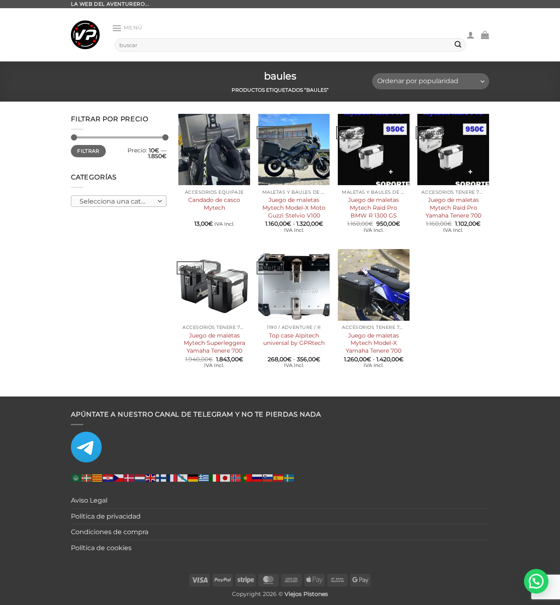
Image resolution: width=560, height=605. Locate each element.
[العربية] (76, 477)
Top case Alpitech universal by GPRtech (294, 339)
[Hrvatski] (108, 477)
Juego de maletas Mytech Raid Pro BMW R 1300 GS (373, 207)
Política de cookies (101, 548)
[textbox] (116, 201)
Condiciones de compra (109, 532)
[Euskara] (87, 477)
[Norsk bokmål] (236, 477)
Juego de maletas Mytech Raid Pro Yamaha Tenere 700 (453, 207)
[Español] (278, 477)
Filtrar (88, 151)
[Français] (172, 477)
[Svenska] (289, 477)
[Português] (246, 477)
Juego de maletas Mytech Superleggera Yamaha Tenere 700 (214, 343)
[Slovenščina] (268, 477)
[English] (151, 477)
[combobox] (118, 201)
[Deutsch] (193, 477)
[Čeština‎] (119, 477)
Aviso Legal (89, 500)
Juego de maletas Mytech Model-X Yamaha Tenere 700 (373, 343)
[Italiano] (214, 477)
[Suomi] (161, 477)
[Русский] (257, 477)
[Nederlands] (140, 477)
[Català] (97, 477)
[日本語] (225, 477)
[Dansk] (129, 477)
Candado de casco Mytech (214, 203)
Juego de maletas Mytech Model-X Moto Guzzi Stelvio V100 (294, 207)
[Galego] (183, 477)
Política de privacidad (106, 516)
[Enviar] (458, 45)
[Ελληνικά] (204, 477)
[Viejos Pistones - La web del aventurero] (85, 34)
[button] (127, 28)
